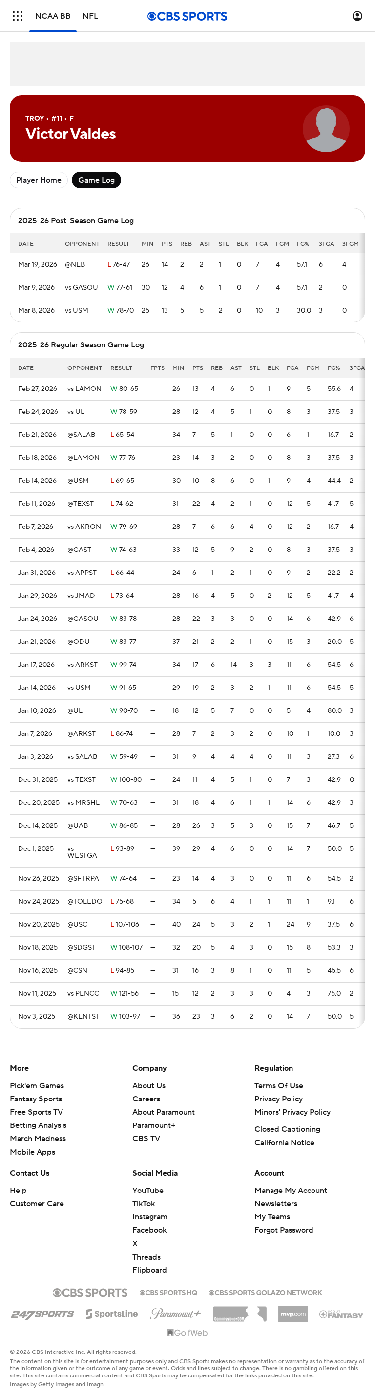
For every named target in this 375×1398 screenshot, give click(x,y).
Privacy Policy (278, 1099)
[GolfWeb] (187, 1333)
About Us (149, 1086)
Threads (146, 1257)
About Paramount (163, 1112)
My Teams (272, 1217)
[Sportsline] (112, 1312)
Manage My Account (290, 1190)
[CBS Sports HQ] (168, 1292)
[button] (17, 16)
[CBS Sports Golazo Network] (265, 1292)
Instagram (149, 1217)
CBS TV (146, 1139)
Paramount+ (153, 1125)
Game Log (96, 180)
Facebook (149, 1230)
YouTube (148, 1190)
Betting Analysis (38, 1125)
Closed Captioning (287, 1129)
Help (18, 1190)
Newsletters (275, 1204)
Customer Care (37, 1204)
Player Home (39, 180)
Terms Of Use (278, 1086)
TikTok (143, 1204)
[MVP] (293, 1310)
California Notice (284, 1142)
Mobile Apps (32, 1152)
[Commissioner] (240, 1310)
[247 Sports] (42, 1312)
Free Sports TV (36, 1112)
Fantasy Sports (36, 1099)
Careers (146, 1099)
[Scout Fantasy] (341, 1314)
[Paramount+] (175, 1312)
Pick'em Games (37, 1086)
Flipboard (149, 1270)
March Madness (38, 1139)
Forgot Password (283, 1230)
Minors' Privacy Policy (292, 1112)
